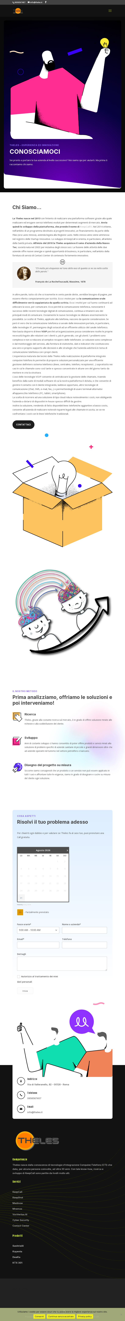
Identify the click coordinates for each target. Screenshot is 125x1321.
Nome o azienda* (71, 924)
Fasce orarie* (24, 924)
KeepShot (17, 1197)
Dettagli (21, 954)
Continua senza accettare (61, 1316)
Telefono (67, 939)
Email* (20, 939)
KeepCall (17, 1191)
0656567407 (34, 1098)
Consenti (39, 1316)
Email (30, 1106)
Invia (25, 990)
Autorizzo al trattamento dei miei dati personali (37, 979)
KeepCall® (86, 226)
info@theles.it (35, 1112)
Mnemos (17, 1208)
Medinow (17, 1203)
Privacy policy (85, 1316)
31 (21, 898)
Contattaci (23, 424)
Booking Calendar (27, 904)
